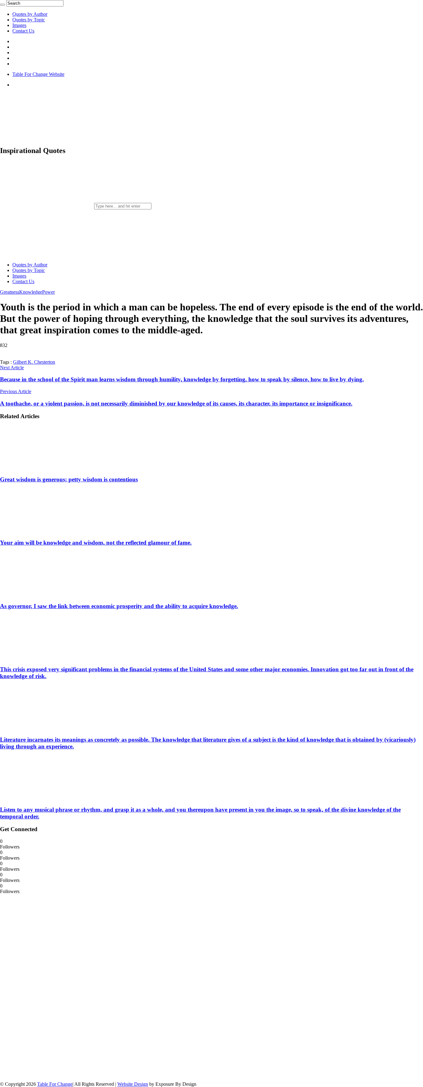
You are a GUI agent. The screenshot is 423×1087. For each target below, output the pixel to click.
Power (48, 292)
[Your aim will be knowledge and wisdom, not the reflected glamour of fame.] (40, 530)
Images (19, 25)
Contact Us (23, 30)
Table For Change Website (38, 74)
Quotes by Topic (28, 19)
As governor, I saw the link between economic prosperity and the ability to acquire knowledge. (119, 606)
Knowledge (30, 292)
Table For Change (54, 1084)
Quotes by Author (29, 14)
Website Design (132, 1084)
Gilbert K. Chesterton (34, 362)
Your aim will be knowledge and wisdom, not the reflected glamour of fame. (96, 542)
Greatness (9, 292)
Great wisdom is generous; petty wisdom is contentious (69, 479)
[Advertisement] (46, 987)
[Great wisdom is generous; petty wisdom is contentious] (40, 467)
